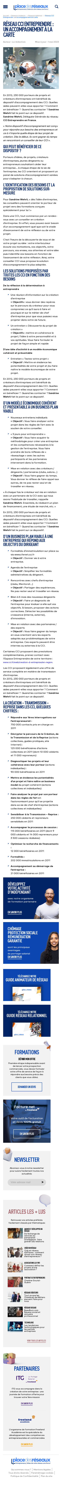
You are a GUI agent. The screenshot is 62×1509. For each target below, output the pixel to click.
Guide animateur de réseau (27, 978)
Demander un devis (27, 1087)
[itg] (26, 1381)
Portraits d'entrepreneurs (34, 1278)
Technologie (29, 1323)
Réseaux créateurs (18, 15)
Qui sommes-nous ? (21, 1469)
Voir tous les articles (36, 1341)
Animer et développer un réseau (33, 1230)
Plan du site (46, 1476)
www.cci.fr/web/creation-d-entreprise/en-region (27, 662)
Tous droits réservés (18, 1472)
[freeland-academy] (26, 1421)
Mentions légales (42, 1469)
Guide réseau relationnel (27, 1014)
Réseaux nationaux (35, 15)
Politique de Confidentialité (24, 1476)
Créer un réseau (30, 1248)
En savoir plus (15, 912)
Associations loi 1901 (32, 1263)
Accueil (6, 15)
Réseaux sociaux (30, 1308)
